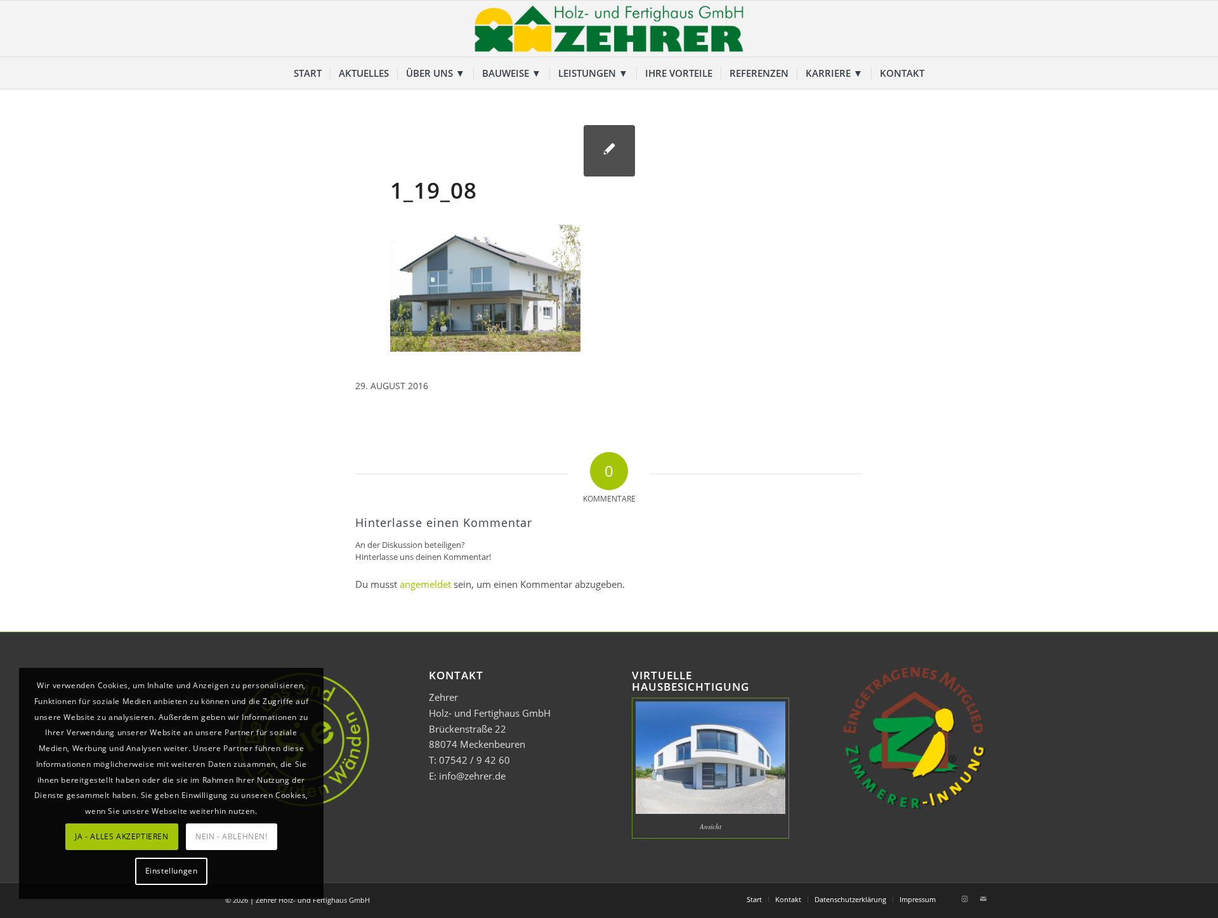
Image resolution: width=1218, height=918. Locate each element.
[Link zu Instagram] (964, 898)
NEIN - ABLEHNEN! (231, 836)
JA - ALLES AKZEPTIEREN (121, 836)
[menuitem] (307, 73)
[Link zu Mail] (983, 898)
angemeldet (425, 584)
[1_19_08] (609, 150)
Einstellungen (171, 870)
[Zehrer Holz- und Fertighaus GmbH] (609, 29)
